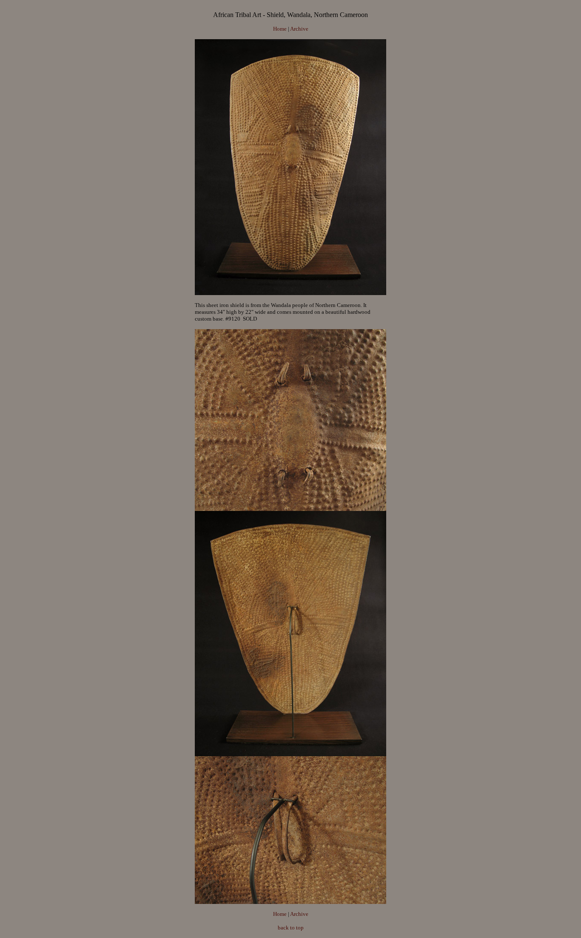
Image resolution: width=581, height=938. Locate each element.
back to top (291, 927)
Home (280, 29)
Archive (299, 29)
